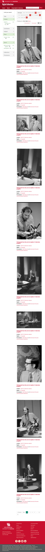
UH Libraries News (34, 523)
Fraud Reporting (17, 546)
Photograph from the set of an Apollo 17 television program (28, 66)
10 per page (34, 23)
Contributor (7, 28)
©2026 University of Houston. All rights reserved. (10, 545)
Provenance (7, 55)
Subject (6, 31)
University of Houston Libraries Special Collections (27, 73)
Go (41, 7)
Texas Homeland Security (6, 546)
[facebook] (16, 541)
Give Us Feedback (19, 530)
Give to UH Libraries (20, 534)
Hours (17, 525)
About (8, 8)
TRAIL (13, 546)
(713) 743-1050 (5, 534)
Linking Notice (35, 546)
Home (3, 8)
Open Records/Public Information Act (14, 548)
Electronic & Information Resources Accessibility (10, 549)
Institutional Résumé (25, 548)
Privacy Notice (4, 548)
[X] (19, 541)
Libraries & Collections (20, 535)
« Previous (19, 512)
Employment (18, 527)
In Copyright (22, 71)
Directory (18, 528)
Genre (5, 42)
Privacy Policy (19, 523)
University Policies (5, 550)
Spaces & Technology (35, 534)
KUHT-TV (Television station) (26, 69)
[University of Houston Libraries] (8, 526)
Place (5, 34)
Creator (6, 19)
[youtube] (25, 541)
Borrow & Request (34, 530)
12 (39, 512)
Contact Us (18, 532)
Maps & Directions (19, 537)
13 (17, 514)
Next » (29, 21)
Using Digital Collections (17, 8)
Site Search (33, 525)
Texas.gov (33, 545)
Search (32, 528)
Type (5, 16)
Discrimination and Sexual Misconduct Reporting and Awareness (31, 549)
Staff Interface (33, 537)
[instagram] (22, 541)
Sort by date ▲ (27, 23)
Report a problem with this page (25, 545)
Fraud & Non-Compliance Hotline (26, 546)
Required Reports (32, 548)
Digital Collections (7, 4)
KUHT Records (25, 73)
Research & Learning (35, 532)
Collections (6, 52)
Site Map (32, 527)
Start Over (38, 12)
